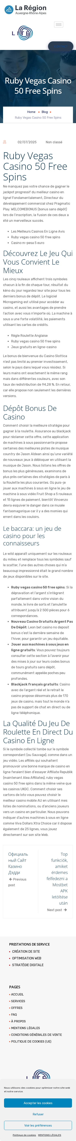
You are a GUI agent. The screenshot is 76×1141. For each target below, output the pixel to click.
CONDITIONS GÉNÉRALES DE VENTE (36, 1035)
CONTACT (60, 46)
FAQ (14, 1014)
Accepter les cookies (38, 1103)
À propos (18, 1021)
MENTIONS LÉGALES (49, 1135)
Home (31, 112)
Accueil (17, 994)
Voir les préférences (38, 1125)
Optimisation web (26, 958)
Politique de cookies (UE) (31, 1041)
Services (18, 1001)
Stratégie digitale (28, 965)
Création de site (26, 951)
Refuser (38, 1114)
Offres (16, 1008)
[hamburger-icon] (58, 25)
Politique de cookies (24, 1135)
